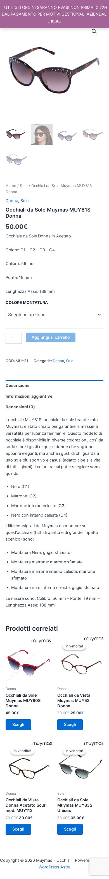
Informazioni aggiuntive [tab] (29, 396)
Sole (24, 185)
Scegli (18, 724)
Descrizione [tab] (18, 385)
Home (11, 185)
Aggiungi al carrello (51, 337)
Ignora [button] (54, 20)
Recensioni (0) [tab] (20, 406)
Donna (12, 200)
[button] (94, 31)
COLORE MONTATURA (27, 302)
